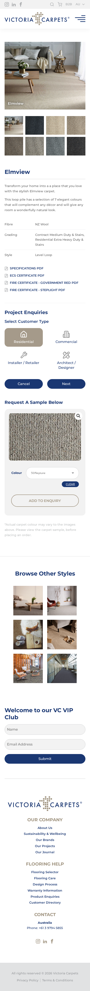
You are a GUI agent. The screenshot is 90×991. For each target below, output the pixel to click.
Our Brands (45, 840)
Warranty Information (45, 890)
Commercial (66, 342)
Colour (16, 473)
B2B (69, 4)
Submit (45, 759)
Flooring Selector (45, 872)
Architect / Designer (66, 365)
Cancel (24, 384)
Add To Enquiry (45, 501)
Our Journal (44, 852)
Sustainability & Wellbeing (45, 834)
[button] (78, 416)
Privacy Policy (27, 980)
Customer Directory (45, 902)
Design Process (45, 884)
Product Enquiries (45, 897)
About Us (45, 828)
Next (66, 384)
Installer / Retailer (23, 363)
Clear (70, 484)
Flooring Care (45, 878)
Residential (24, 342)
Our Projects (45, 846)
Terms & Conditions (57, 980)
